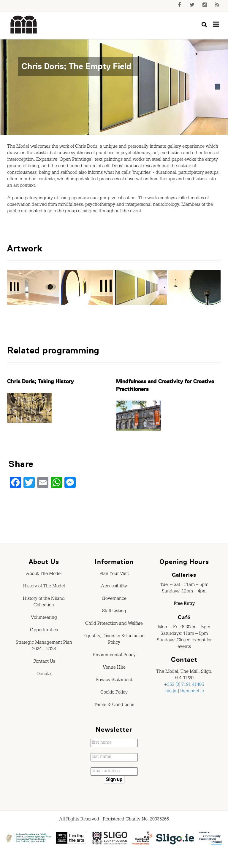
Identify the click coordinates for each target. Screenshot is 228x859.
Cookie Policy (114, 693)
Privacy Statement (114, 680)
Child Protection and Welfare (114, 624)
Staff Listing (114, 611)
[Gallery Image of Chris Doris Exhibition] (33, 287)
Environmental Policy (114, 655)
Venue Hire (114, 668)
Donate (44, 674)
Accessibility (114, 586)
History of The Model (44, 586)
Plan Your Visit (114, 574)
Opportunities (44, 630)
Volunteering (44, 618)
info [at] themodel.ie (184, 691)
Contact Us (44, 662)
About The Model (44, 574)
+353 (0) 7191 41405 (184, 685)
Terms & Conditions (114, 705)
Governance (114, 599)
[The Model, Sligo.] (24, 25)
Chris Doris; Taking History (40, 381)
